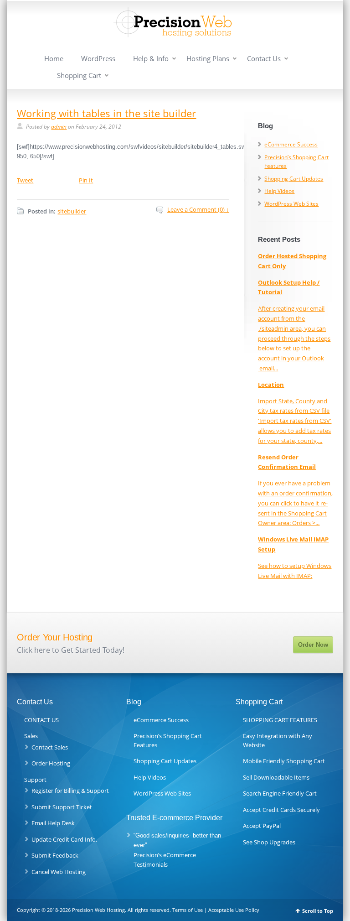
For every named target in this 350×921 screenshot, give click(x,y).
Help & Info (151, 58)
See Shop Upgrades (269, 842)
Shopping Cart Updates (293, 178)
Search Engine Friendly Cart (280, 793)
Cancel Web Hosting (58, 872)
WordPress (98, 58)
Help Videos (279, 191)
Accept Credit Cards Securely (281, 810)
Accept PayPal (262, 826)
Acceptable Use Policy (233, 909)
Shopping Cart (79, 75)
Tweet (25, 180)
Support (35, 779)
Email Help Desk (53, 823)
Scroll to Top (317, 910)
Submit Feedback (54, 855)
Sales (31, 736)
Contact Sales (49, 747)
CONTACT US (41, 720)
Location (271, 384)
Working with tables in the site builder (106, 113)
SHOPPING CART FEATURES (280, 720)
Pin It (86, 180)
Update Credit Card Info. (64, 839)
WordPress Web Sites (291, 204)
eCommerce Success (291, 144)
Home (53, 58)
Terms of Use (187, 909)
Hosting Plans (207, 58)
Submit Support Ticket (61, 807)
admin (59, 126)
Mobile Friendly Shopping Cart (284, 761)
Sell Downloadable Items (276, 777)
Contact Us (264, 58)
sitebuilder (71, 211)
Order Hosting (50, 763)
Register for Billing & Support (70, 790)
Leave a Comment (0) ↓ (198, 209)
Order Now (313, 644)
